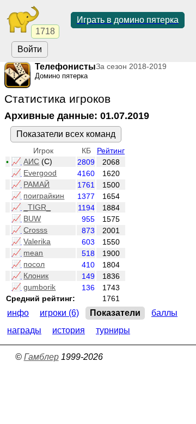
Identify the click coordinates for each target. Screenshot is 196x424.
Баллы (164, 312)
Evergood (40, 173)
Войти (29, 49)
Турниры (113, 330)
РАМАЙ (36, 184)
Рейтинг (111, 150)
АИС (31, 161)
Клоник (35, 275)
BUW (32, 218)
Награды (24, 330)
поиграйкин (43, 195)
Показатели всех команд (65, 134)
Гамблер (41, 356)
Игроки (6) (59, 312)
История (68, 330)
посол (34, 264)
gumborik (39, 287)
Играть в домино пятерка (128, 19)
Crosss (35, 230)
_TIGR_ (37, 207)
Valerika (37, 241)
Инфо (18, 312)
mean (33, 252)
